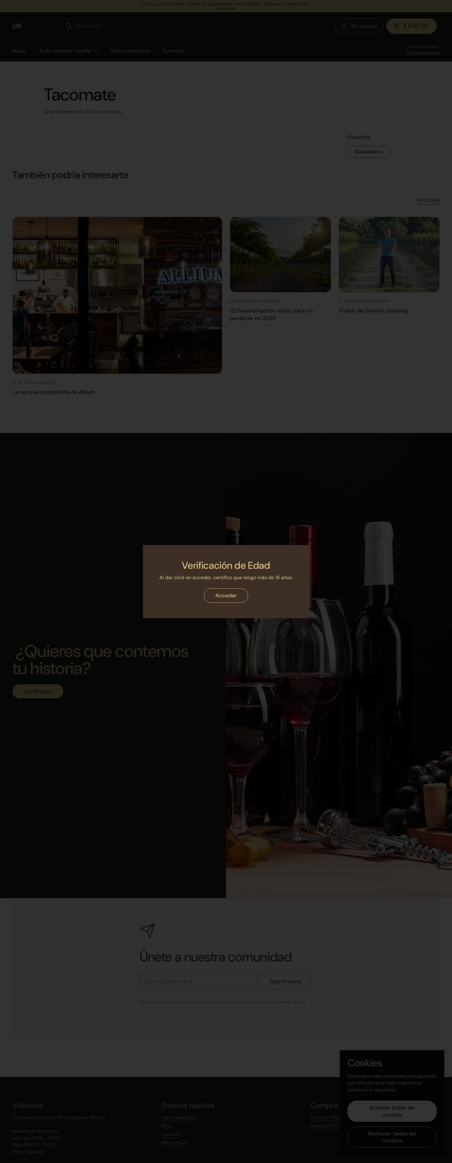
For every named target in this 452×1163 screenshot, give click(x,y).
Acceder (226, 595)
